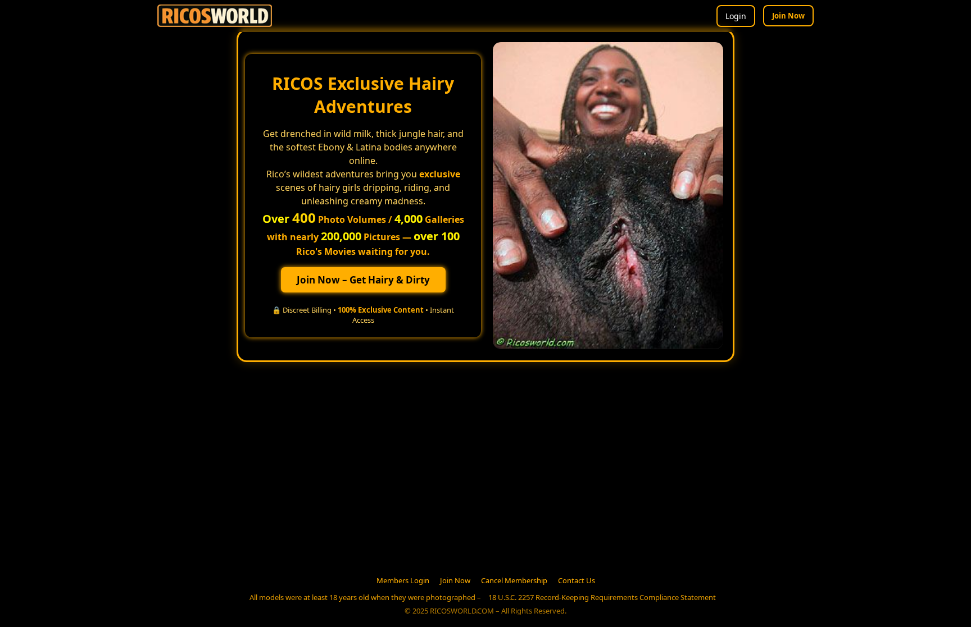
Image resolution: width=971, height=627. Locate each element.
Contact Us (576, 580)
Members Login (402, 580)
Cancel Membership (514, 580)
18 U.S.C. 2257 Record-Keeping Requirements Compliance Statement (602, 597)
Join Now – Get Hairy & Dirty (363, 279)
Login (735, 16)
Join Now (788, 16)
